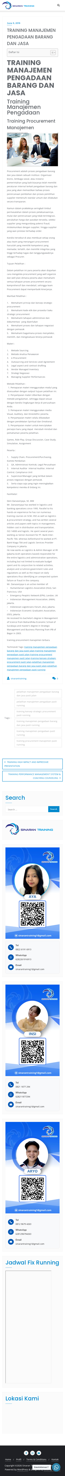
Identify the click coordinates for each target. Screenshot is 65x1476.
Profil (18, 1459)
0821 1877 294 (23, 1086)
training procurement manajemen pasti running (37, 742)
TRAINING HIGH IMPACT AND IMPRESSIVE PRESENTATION (26, 764)
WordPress (22, 1469)
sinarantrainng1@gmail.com (30, 969)
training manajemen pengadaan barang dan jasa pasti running (37, 723)
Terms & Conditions (36, 1459)
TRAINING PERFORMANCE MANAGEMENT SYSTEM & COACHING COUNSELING (34, 776)
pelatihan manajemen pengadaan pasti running (37, 703)
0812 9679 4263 (23, 1224)
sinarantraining (18, 678)
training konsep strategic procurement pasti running (36, 713)
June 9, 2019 (13, 23)
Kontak (55, 1459)
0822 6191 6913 (23, 949)
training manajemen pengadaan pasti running (36, 733)
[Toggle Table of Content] (51, 52)
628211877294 (23, 1096)
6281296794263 (23, 1233)
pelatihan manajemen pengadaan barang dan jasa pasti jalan (38, 693)
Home (8, 1459)
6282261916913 (23, 959)
